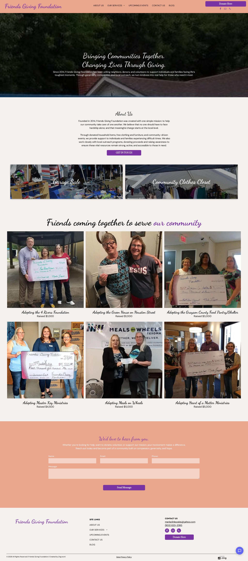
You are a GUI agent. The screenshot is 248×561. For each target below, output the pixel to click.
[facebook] (220, 9)
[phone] (230, 9)
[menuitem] (98, 5)
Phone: (155, 456)
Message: (52, 466)
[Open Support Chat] (239, 551)
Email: (103, 456)
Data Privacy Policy (124, 557)
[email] (225, 9)
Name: (51, 456)
